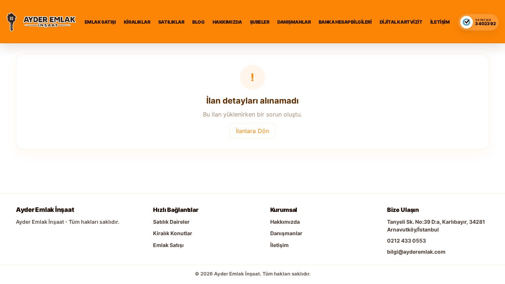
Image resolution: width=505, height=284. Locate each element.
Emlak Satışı (100, 22)
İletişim (440, 22)
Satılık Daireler (171, 222)
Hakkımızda (227, 22)
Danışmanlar (294, 22)
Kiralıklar (137, 22)
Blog (198, 22)
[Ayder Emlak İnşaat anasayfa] (11, 22)
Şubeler (260, 22)
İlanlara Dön (252, 131)
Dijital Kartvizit (401, 22)
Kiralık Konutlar (172, 233)
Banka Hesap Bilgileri (345, 22)
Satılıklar (171, 22)
